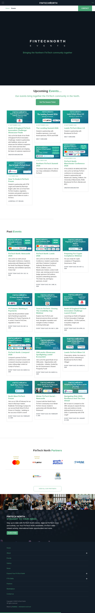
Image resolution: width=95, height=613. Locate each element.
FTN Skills (10, 578)
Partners (9, 583)
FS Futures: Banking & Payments (18, 310)
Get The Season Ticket (47, 102)
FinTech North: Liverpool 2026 (18, 353)
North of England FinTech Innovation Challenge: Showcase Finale (19, 130)
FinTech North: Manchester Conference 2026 (74, 163)
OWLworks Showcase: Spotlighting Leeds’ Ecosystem (45, 354)
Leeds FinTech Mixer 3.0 (74, 352)
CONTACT (85, 8)
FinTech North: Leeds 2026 (45, 255)
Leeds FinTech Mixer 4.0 (74, 128)
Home (7, 8)
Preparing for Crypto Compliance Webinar (73, 255)
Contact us (10, 594)
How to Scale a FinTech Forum (18, 180)
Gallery (9, 563)
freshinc (14, 606)
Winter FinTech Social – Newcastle (46, 397)
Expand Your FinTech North (16, 573)
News (8, 568)
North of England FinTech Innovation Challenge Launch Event (75, 311)
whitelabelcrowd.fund (25, 606)
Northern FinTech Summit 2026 (47, 165)
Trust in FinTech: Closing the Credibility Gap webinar (47, 311)
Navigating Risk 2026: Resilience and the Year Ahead (74, 398)
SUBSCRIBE (12, 533)
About (9, 553)
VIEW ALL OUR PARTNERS (47, 488)
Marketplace (11, 589)
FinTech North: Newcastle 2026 (19, 255)
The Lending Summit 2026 (47, 128)
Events (13, 8)
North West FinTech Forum (16, 397)
